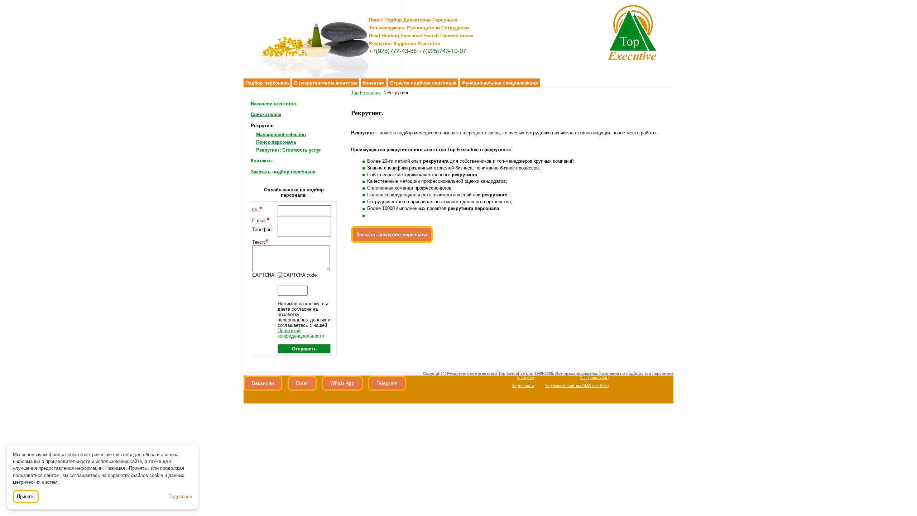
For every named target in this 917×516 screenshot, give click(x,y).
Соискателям (266, 114)
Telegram (387, 383)
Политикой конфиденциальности (301, 333)
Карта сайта (523, 385)
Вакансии (263, 383)
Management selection (281, 134)
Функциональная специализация (500, 83)
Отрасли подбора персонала (423, 83)
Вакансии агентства (273, 103)
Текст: (260, 242)
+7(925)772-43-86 (393, 51)
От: (257, 209)
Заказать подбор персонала (283, 172)
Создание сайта (594, 378)
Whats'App (342, 383)
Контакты (262, 160)
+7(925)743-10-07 (442, 51)
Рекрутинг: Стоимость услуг (288, 150)
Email (302, 383)
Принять (26, 496)
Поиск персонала (276, 142)
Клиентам (374, 83)
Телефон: (262, 229)
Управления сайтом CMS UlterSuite (577, 385)
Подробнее (180, 496)
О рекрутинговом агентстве (325, 83)
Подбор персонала (267, 83)
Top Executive (366, 92)
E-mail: (260, 220)
